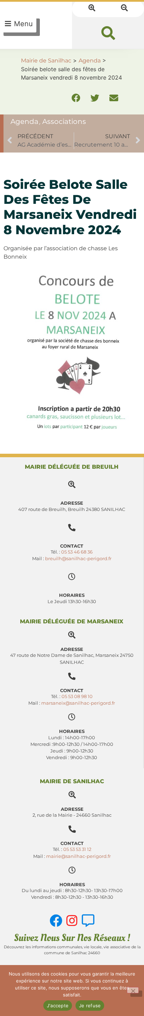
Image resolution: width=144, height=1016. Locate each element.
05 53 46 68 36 (77, 552)
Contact (71, 690)
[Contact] (71, 676)
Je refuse (90, 1005)
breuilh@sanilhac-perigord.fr (78, 558)
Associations (64, 121)
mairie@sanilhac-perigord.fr (78, 856)
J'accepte (58, 1005)
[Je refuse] (133, 990)
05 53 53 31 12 (77, 849)
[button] (108, 33)
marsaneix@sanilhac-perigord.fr (78, 703)
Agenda (24, 121)
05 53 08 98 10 (77, 696)
